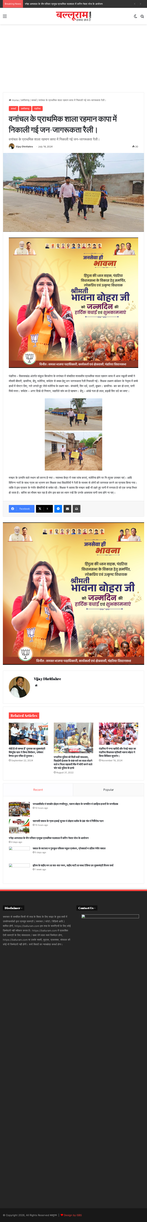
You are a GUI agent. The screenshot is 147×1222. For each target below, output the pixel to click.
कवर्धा (34, 100)
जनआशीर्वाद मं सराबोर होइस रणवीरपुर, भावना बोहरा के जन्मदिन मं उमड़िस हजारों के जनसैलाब (75, 804)
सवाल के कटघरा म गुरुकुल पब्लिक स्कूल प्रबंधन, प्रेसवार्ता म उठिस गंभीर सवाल (69, 848)
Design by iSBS (73, 1215)
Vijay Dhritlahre (24, 146)
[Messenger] (58, 509)
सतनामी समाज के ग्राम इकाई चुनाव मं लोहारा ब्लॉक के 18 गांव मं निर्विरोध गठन (68, 821)
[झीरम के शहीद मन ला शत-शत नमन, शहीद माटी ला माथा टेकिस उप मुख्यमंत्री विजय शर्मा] (19, 870)
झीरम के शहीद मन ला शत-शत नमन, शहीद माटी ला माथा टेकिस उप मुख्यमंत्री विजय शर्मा (73, 865)
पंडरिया (37, 108)
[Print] (76, 509)
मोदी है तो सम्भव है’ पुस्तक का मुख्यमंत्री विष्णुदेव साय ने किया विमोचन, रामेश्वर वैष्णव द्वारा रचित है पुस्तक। (27, 752)
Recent (38, 790)
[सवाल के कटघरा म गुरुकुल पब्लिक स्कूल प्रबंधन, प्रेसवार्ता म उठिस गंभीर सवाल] (19, 853)
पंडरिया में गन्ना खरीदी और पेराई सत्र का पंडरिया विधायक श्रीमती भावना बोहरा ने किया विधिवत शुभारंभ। (117, 752)
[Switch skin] (135, 17)
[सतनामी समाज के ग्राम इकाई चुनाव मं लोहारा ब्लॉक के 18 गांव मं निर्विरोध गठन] (19, 826)
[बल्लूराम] (73, 16)
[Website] (36, 685)
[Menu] (5, 17)
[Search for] (142, 17)
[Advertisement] (73, 57)
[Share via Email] (67, 509)
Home (15, 100)
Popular (108, 790)
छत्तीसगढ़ (25, 100)
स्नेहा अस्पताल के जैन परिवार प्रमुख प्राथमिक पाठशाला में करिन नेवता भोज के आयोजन (49, 838)
